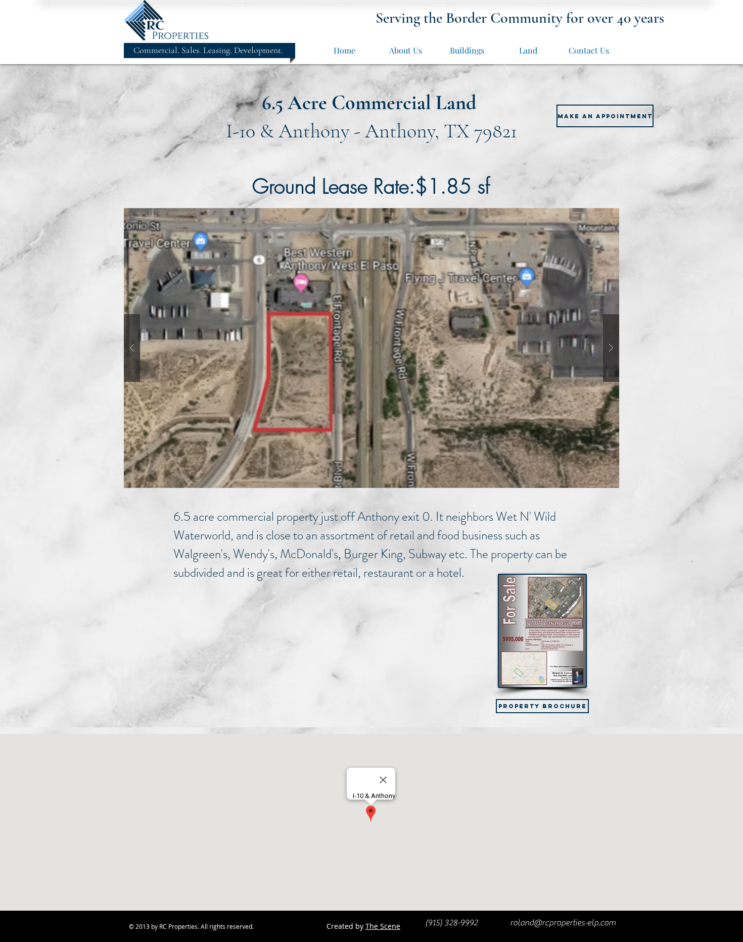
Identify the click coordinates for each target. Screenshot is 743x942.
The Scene (382, 926)
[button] (371, 348)
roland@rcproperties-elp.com (563, 923)
